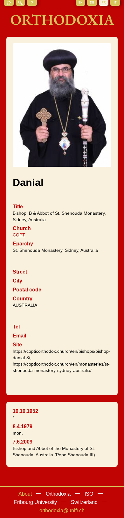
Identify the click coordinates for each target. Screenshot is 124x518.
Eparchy (23, 243)
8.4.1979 (22, 426)
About (25, 494)
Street (20, 271)
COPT (19, 234)
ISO (89, 494)
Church (22, 228)
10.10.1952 (25, 411)
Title (18, 206)
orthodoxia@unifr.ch (62, 510)
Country (22, 298)
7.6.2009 (22, 442)
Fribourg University (35, 502)
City (17, 280)
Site (17, 344)
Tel (16, 326)
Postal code (27, 289)
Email (19, 335)
